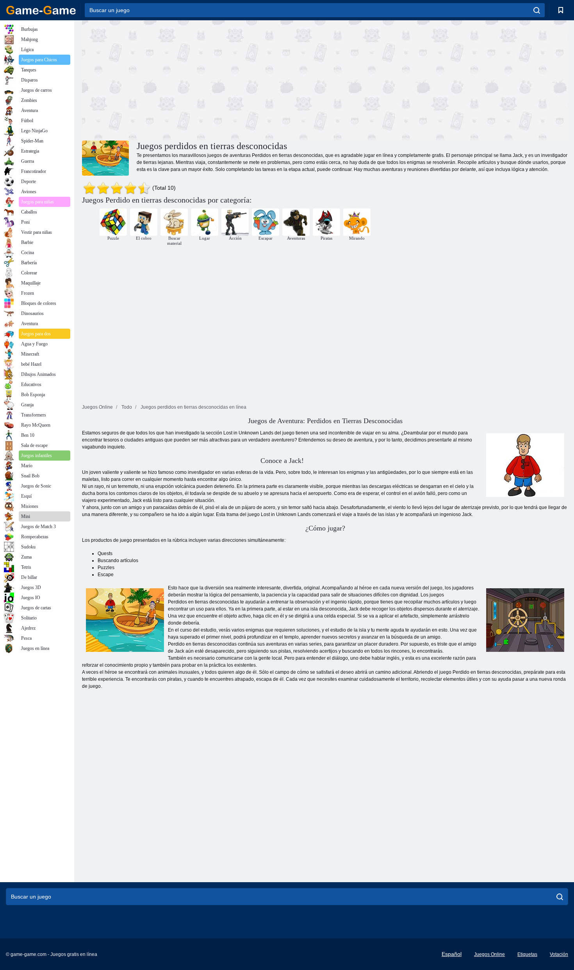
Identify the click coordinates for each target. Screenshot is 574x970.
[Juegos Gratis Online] (41, 10)
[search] (536, 10)
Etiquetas (527, 954)
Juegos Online (489, 954)
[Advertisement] (203, 79)
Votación (559, 954)
